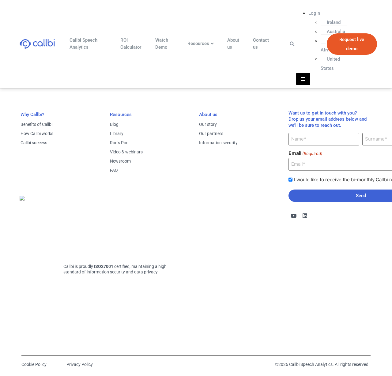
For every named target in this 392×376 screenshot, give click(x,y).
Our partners (211, 133)
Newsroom (120, 161)
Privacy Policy (79, 364)
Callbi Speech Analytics (83, 43)
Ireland (334, 22)
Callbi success (34, 142)
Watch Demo (161, 43)
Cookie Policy (34, 364)
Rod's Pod (119, 142)
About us (233, 43)
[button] (292, 44)
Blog (114, 124)
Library (116, 133)
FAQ (114, 170)
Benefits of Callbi (36, 124)
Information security (218, 142)
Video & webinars (126, 151)
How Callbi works (37, 133)
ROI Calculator (130, 43)
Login (314, 13)
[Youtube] (293, 216)
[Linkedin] (305, 216)
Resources (198, 43)
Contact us (261, 43)
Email (305, 153)
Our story (208, 124)
